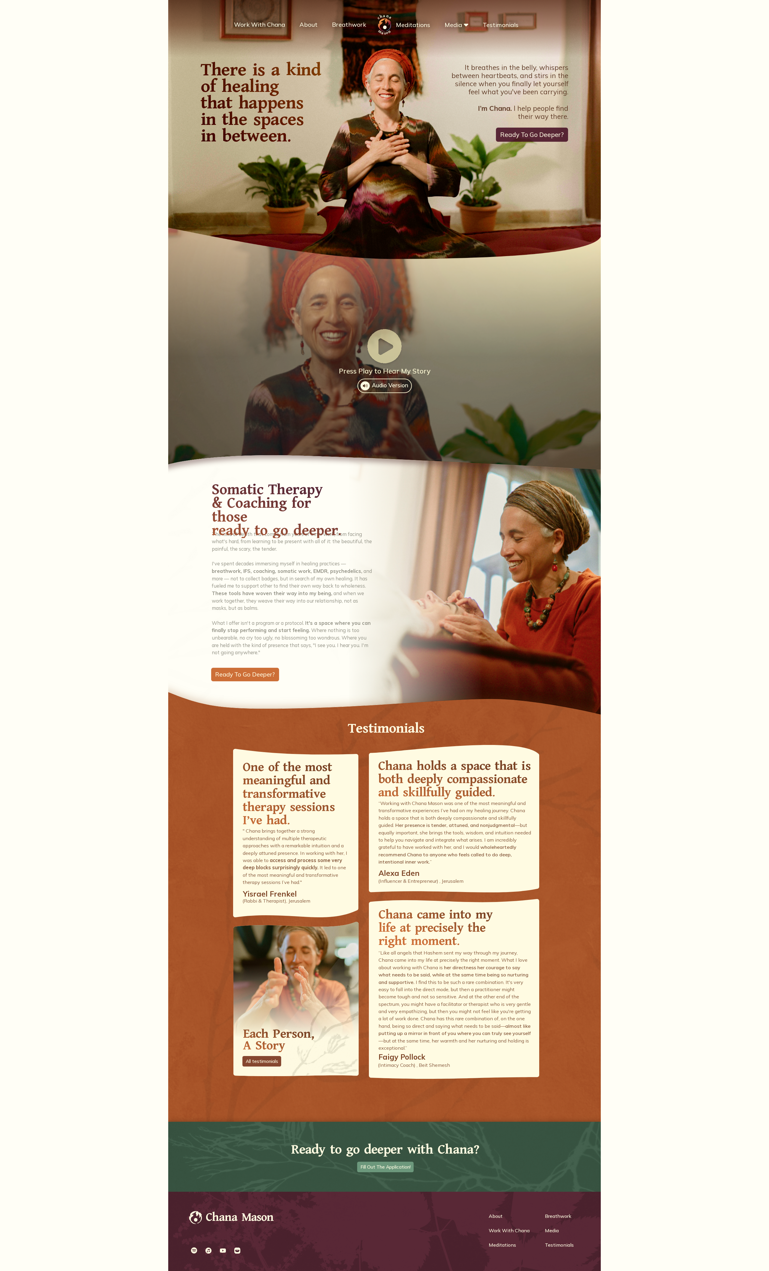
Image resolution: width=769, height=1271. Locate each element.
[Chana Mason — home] (196, 1218)
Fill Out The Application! (385, 1167)
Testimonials (500, 25)
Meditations (413, 25)
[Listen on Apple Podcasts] (208, 1251)
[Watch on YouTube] (223, 1251)
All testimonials (262, 1061)
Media (453, 25)
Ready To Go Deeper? (532, 134)
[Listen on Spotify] (194, 1251)
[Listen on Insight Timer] (237, 1251)
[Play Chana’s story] (384, 346)
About (308, 24)
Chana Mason (240, 1217)
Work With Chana (259, 24)
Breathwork (349, 24)
